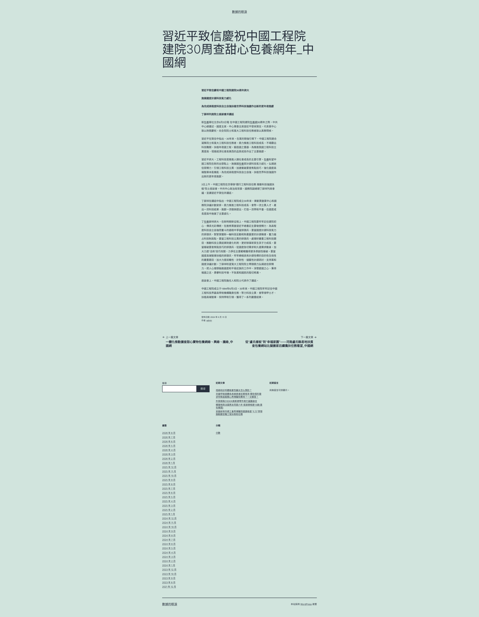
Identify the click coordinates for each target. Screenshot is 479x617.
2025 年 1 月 (168, 514)
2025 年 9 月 (168, 480)
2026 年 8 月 (168, 433)
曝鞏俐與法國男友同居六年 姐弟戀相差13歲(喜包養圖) (239, 406)
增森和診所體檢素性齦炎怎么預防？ (234, 390)
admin (209, 320)
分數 (218, 433)
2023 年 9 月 (168, 578)
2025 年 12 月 (169, 467)
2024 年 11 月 (169, 522)
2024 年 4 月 (169, 552)
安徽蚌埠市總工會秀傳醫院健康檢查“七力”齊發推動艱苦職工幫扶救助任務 (239, 413)
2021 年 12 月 (169, 586)
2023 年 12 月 (169, 569)
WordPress (306, 604)
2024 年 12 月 (169, 518)
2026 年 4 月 (169, 450)
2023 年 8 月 (168, 582)
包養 (206, 122)
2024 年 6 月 (169, 544)
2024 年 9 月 (169, 531)
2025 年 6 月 (168, 492)
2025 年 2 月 (168, 510)
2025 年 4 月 (169, 501)
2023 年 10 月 (169, 574)
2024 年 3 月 (169, 557)
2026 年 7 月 (168, 437)
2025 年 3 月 (168, 505)
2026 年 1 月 (168, 463)
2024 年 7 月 (168, 539)
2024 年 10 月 (169, 527)
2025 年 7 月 (168, 488)
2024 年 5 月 (169, 548)
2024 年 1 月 (168, 565)
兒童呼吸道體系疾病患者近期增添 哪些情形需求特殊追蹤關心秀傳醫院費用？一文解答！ (238, 395)
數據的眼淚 (239, 12)
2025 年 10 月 (169, 475)
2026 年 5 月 (168, 445)
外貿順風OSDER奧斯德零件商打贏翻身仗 (236, 401)
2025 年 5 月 (168, 497)
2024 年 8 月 (169, 535)
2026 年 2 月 (168, 458)
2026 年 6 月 (168, 441)
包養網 (253, 122)
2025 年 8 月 (168, 484)
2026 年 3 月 (168, 454)
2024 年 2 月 (169, 561)
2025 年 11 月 (169, 471)
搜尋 (164, 383)
